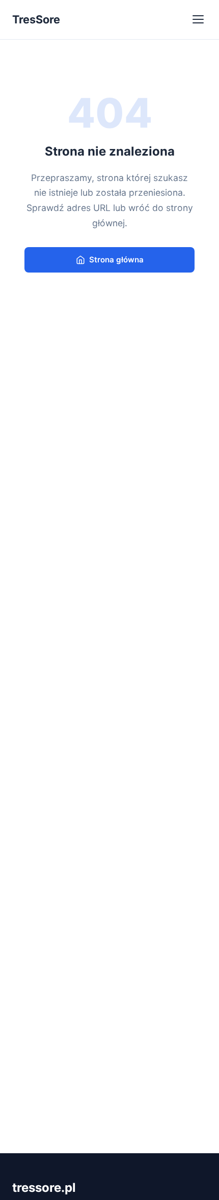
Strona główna (116, 259)
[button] (198, 19)
